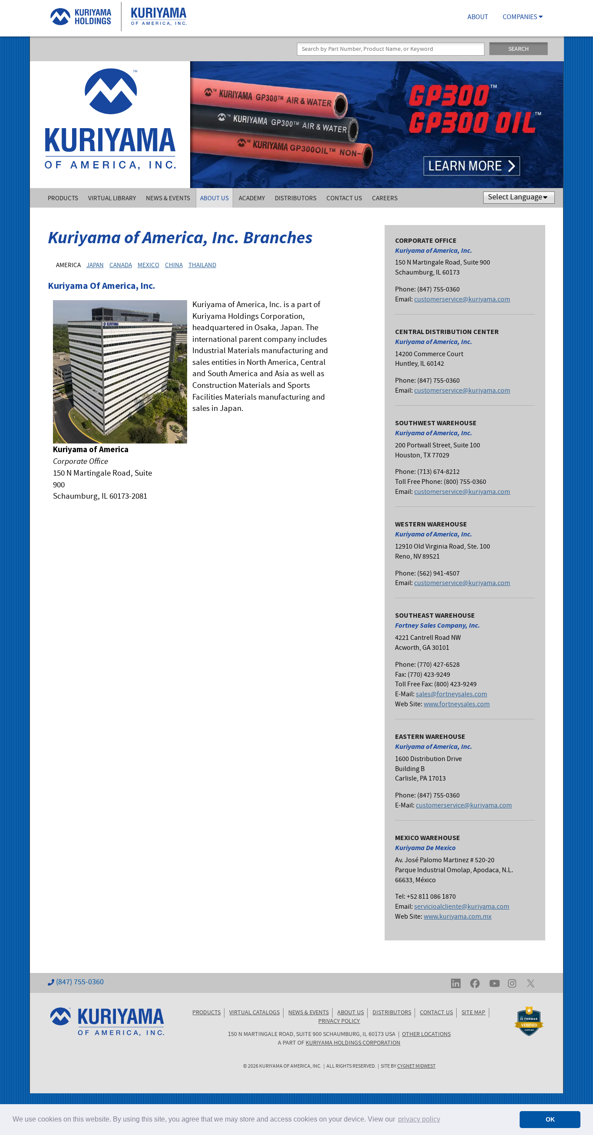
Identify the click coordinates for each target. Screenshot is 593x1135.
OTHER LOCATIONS (426, 1034)
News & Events (168, 199)
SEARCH (518, 49)
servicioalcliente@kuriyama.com (461, 907)
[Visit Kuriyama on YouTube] (494, 983)
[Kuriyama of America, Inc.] (110, 125)
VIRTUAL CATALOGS (254, 1013)
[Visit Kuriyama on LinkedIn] (456, 983)
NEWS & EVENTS (308, 1013)
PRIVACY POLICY (339, 1021)
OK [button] (550, 1119)
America (68, 266)
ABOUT (478, 18)
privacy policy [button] (419, 1119)
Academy (252, 199)
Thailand (202, 266)
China (174, 266)
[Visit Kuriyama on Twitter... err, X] (530, 983)
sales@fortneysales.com (451, 694)
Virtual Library (112, 199)
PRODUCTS (206, 1013)
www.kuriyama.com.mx (457, 917)
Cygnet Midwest (416, 1066)
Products (63, 199)
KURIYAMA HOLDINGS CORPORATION (353, 1043)
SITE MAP (473, 1013)
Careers (385, 199)
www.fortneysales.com (457, 704)
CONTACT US (436, 1013)
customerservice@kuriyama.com (462, 300)
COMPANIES (521, 18)
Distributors (295, 199)
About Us (214, 199)
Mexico (148, 266)
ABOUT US (350, 1013)
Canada (120, 266)
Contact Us (344, 199)
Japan (95, 266)
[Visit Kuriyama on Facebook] (475, 983)
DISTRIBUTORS (391, 1013)
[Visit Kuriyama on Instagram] (512, 983)
